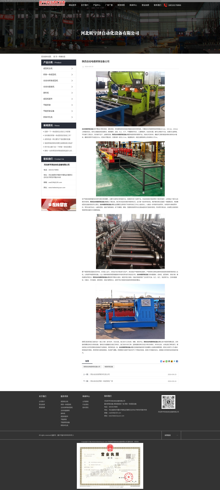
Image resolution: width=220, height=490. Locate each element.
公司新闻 (85, 401)
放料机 (46, 93)
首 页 (55, 56)
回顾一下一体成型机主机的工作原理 (57, 132)
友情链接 (168, 435)
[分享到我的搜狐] (172, 361)
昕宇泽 (136, 442)
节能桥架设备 (48, 111)
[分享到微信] (167, 361)
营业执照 (145, 5)
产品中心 (96, 5)
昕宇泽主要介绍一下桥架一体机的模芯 (58, 147)
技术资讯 (85, 407)
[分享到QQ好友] (169, 361)
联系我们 (157, 5)
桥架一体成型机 (49, 75)
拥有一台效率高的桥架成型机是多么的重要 (59, 151)
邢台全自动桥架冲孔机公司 (100, 374)
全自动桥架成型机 (50, 81)
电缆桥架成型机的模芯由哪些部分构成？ (59, 143)
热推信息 (62, 56)
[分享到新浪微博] (164, 361)
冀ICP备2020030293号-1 (65, 435)
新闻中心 (133, 5)
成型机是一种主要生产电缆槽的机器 (57, 139)
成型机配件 (47, 99)
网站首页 (72, 5)
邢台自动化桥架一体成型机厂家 (101, 381)
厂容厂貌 (109, 5)
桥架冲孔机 (47, 117)
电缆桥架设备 (109, 367)
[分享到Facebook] (177, 361)
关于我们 (84, 5)
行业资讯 (85, 404)
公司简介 (42, 401)
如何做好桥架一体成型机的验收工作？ (58, 135)
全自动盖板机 (48, 87)
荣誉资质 (121, 5)
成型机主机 (47, 68)
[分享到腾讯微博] (174, 361)
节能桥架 (47, 105)
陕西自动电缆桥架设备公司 (92, 367)
